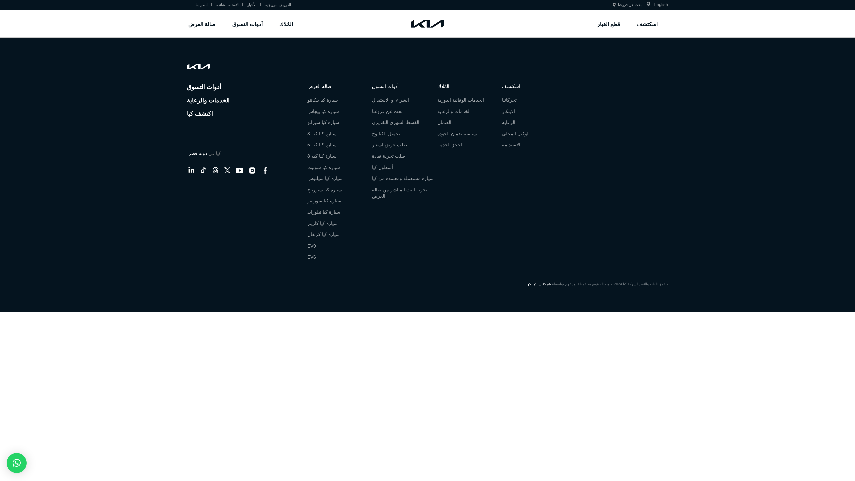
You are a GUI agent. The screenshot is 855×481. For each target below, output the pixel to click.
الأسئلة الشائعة (227, 5)
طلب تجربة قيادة (388, 156)
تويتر (227, 169)
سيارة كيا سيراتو (323, 122)
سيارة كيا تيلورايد (323, 212)
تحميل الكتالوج (386, 133)
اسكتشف (647, 24)
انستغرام (252, 169)
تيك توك (203, 169)
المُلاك (286, 24)
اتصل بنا (202, 5)
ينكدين (191, 169)
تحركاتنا (509, 100)
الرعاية (508, 122)
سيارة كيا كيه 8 (322, 156)
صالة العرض (202, 24)
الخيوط (215, 169)
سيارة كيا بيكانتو (322, 100)
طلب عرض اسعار (389, 144)
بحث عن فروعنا (630, 5)
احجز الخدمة (449, 144)
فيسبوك (265, 169)
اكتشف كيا (200, 113)
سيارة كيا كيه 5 (322, 144)
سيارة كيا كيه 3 (322, 133)
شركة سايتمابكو (539, 284)
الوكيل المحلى (516, 133)
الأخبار (251, 5)
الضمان (444, 122)
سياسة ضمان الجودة (457, 133)
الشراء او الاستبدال (390, 100)
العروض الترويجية (278, 5)
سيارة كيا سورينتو (324, 200)
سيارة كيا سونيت (323, 167)
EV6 (311, 257)
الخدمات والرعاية (208, 100)
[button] (17, 463)
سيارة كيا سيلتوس (325, 178)
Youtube (240, 169)
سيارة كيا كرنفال (323, 234)
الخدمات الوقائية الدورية (460, 100)
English (661, 4)
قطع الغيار (608, 24)
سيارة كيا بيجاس (323, 111)
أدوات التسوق (247, 24)
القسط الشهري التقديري (395, 122)
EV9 (311, 246)
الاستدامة (511, 144)
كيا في (205, 153)
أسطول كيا (382, 167)
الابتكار (508, 111)
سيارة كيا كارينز (322, 223)
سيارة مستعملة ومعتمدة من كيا (403, 178)
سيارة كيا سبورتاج (324, 189)
